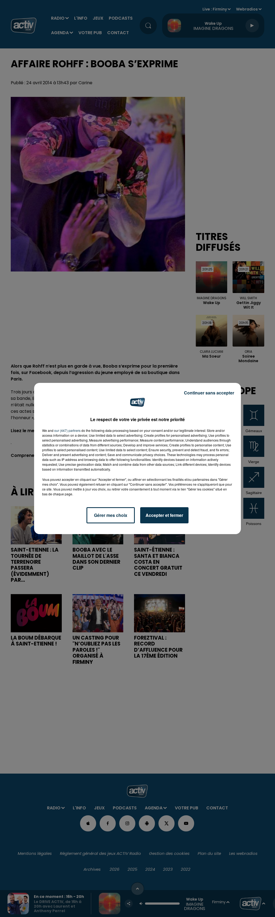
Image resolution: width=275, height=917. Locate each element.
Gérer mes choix (110, 515)
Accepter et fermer (164, 515)
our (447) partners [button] (67, 430)
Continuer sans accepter (209, 393)
